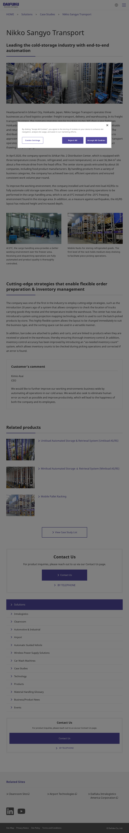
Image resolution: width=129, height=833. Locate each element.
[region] (64, 134)
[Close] (107, 125)
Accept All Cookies (96, 140)
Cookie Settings (32, 140)
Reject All (72, 140)
